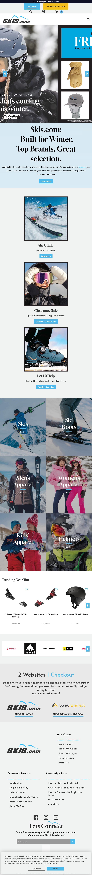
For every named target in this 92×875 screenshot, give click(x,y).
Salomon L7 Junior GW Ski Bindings (15, 615)
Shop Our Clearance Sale (46, 321)
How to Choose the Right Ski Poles (65, 793)
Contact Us (16, 783)
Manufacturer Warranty (24, 797)
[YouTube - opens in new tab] (56, 817)
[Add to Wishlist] (26, 588)
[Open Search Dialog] (30, 11)
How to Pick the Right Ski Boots (67, 787)
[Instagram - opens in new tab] (46, 817)
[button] (5, 117)
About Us (53, 804)
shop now (16, 623)
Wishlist (64, 762)
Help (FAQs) (17, 806)
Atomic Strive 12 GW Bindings (46, 614)
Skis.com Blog (56, 799)
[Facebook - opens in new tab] (36, 817)
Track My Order (68, 748)
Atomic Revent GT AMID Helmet (75, 614)
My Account (66, 744)
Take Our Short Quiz (46, 387)
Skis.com (31, 6)
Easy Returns (66, 758)
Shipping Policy (19, 787)
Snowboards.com (56, 6)
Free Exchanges (68, 753)
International (18, 792)
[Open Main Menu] (77, 19)
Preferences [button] (53, 863)
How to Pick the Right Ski (63, 783)
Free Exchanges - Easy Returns (46, 2)
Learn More (46, 256)
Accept (55, 868)
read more (46, 181)
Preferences (37, 868)
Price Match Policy (21, 801)
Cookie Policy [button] (8, 863)
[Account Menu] (44, 11)
